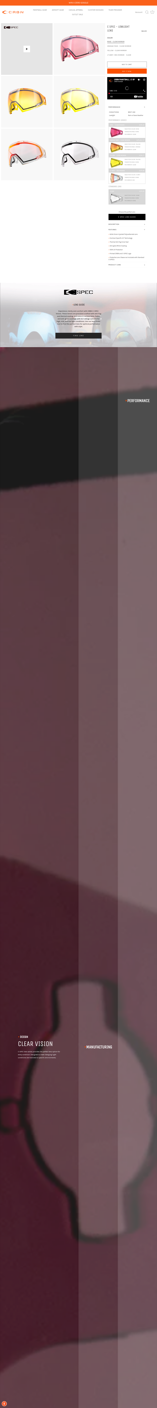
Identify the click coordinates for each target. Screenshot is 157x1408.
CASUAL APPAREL (76, 10)
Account (138, 12)
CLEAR (128, 55)
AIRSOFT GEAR (58, 10)
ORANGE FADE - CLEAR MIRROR (119, 46)
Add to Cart (127, 64)
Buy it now (126, 71)
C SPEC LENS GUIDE (127, 217)
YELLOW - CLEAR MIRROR (117, 50)
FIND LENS (78, 336)
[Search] (147, 12)
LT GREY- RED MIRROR (115, 55)
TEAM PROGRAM (115, 10)
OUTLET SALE (77, 14)
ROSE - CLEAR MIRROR (115, 42)
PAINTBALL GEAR (40, 10)
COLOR (110, 38)
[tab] (127, 173)
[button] (4, 1403)
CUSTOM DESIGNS (95, 10)
